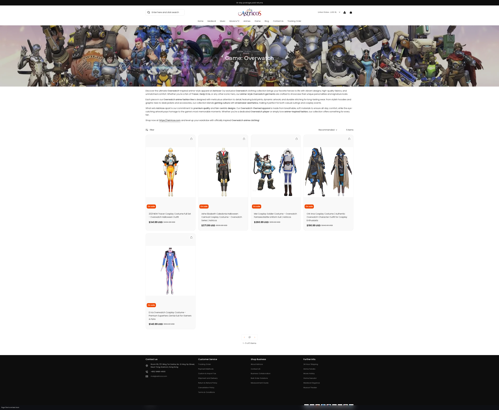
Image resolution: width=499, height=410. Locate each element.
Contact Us (278, 21)
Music (222, 21)
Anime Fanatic (309, 369)
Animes (247, 21)
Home (200, 21)
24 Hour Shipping (310, 364)
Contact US (255, 369)
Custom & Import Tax (207, 373)
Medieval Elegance (311, 383)
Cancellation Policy (206, 387)
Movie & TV (234, 21)
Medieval (212, 21)
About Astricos (257, 364)
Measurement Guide (259, 383)
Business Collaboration (260, 373)
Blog (267, 21)
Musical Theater (310, 387)
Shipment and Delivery (208, 378)
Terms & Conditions (206, 392)
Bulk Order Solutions (259, 378)
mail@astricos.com (159, 376)
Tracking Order (294, 21)
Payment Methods (206, 369)
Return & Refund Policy (207, 383)
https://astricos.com (169, 120)
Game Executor (310, 378)
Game (258, 21)
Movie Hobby (309, 373)
